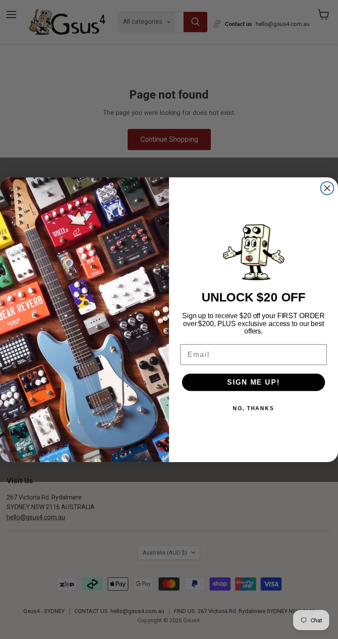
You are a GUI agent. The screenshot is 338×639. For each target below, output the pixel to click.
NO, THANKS (253, 408)
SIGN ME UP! (253, 382)
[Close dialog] (327, 188)
